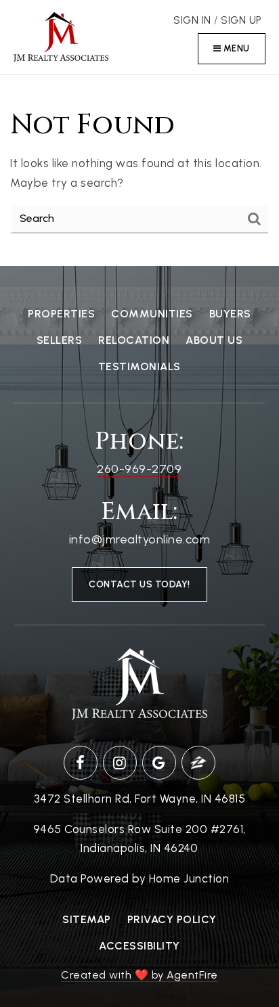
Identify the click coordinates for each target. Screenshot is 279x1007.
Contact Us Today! (139, 584)
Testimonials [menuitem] (139, 366)
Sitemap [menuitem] (86, 919)
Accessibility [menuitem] (139, 945)
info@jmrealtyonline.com (140, 539)
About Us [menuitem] (214, 340)
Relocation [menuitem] (133, 340)
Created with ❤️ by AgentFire (139, 974)
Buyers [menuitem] (230, 313)
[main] (139, 170)
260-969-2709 (139, 469)
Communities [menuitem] (152, 313)
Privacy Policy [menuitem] (172, 919)
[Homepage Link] (61, 36)
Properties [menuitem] (61, 313)
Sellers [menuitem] (60, 340)
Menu (235, 48)
